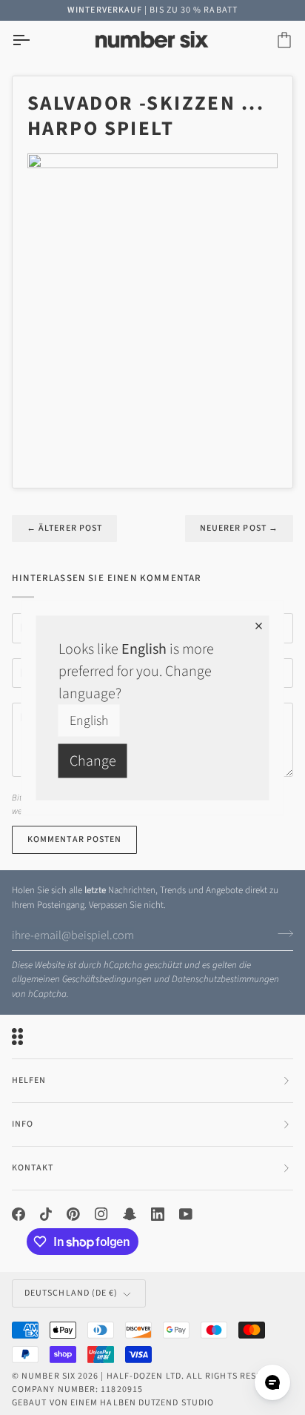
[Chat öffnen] (272, 1382)
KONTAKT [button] (33, 1168)
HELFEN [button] (29, 1080)
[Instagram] (101, 1214)
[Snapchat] (129, 1214)
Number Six (48, 1376)
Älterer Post (64, 528)
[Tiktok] (46, 1214)
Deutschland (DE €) (71, 1293)
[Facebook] (18, 1214)
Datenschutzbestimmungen (225, 979)
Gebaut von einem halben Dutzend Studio (113, 1402)
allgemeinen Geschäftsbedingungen (82, 979)
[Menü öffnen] (34, 40)
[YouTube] (185, 1214)
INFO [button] (22, 1124)
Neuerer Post (239, 528)
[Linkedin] (157, 1214)
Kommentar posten (74, 839)
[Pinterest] (73, 1214)
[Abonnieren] (281, 933)
